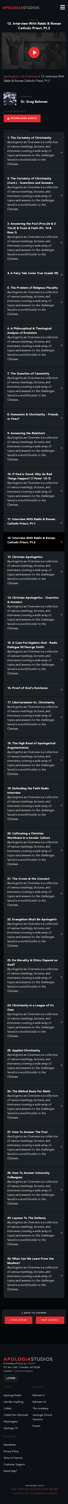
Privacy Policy (11, 1451)
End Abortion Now (24, 1489)
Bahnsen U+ (39, 1402)
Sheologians (11, 1421)
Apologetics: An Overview (21, 76)
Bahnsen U (39, 1395)
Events (36, 1426)
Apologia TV (11, 1428)
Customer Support (23, 1371)
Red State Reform (47, 1489)
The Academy (40, 1408)
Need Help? (10, 1471)
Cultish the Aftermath (16, 1415)
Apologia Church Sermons (42, 1417)
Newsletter (10, 1445)
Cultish (7, 1408)
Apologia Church (26, 1363)
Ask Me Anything (13, 1402)
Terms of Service (13, 1458)
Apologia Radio (12, 1395)
